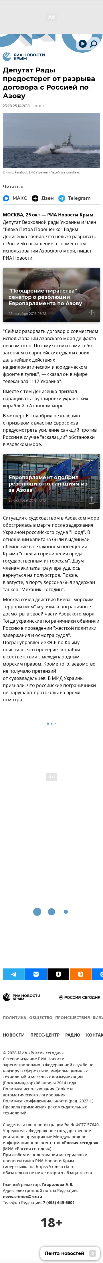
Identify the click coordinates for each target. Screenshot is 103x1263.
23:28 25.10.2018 (16, 106)
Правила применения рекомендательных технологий (45, 1110)
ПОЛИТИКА (14, 1018)
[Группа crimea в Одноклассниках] (81, 974)
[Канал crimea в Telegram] (14, 974)
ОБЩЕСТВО (40, 1018)
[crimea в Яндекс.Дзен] (58, 974)
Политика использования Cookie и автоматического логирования (38, 1092)
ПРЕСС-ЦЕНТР (45, 1036)
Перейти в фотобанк (65, 172)
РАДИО (72, 1036)
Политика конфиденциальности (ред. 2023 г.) (48, 1101)
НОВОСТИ (14, 1036)
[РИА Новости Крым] (23, 56)
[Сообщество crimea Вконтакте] (36, 974)
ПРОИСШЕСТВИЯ (72, 1018)
